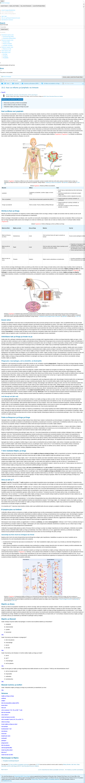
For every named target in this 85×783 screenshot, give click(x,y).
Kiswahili (16, 83)
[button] (5, 56)
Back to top (3, 769)
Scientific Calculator (7, 45)
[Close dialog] (1, 70)
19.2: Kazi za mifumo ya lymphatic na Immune (18, 764)
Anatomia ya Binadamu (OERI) (31, 83)
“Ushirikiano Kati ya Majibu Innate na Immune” (49, 316)
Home (8, 83)
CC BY (38, 764)
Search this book (4, 24)
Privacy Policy (34, 779)
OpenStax (65, 182)
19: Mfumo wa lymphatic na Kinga (51, 83)
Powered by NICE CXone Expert (22, 776)
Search (3, 80)
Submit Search (4, 29)
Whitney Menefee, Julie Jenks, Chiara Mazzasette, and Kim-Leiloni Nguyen (22, 94)
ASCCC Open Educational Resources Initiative (53, 96)
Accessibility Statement (53, 779)
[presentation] (58, 134)
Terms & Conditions (43, 779)
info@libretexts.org (6, 780)
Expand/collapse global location (83, 83)
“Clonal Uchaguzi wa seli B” (65, 599)
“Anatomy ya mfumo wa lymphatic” (53, 182)
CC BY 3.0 (77, 316)
